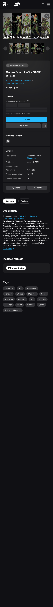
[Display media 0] (19, 48)
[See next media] (48, 48)
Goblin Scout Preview (28, 216)
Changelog (31, 158)
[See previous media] (5, 48)
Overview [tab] (10, 201)
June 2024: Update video (13, 219)
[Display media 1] (41, 48)
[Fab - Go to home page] (17, 4)
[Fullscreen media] (46, 16)
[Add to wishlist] (44, 125)
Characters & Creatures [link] (21, 80)
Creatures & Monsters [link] (15, 83)
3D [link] (7, 80)
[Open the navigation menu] (49, 4)
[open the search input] (43, 4)
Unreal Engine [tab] (18, 268)
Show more (7, 248)
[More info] (27, 101)
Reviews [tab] (24, 201)
